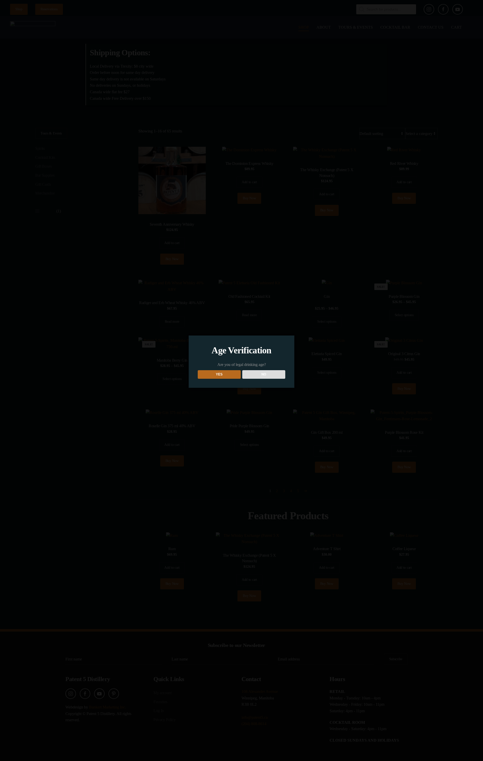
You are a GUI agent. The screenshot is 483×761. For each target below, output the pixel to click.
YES (219, 374)
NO (263, 374)
